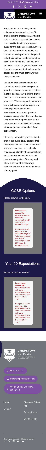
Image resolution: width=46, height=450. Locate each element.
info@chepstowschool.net (29, 2)
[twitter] (9, 441)
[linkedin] (23, 441)
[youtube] (18, 441)
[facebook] (5, 441)
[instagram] (14, 441)
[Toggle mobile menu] (40, 13)
